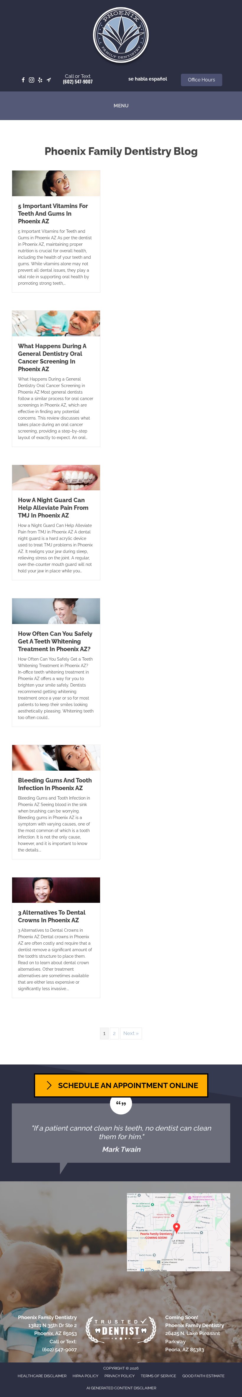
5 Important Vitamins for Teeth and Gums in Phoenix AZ (53, 213)
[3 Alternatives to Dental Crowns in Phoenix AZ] (56, 890)
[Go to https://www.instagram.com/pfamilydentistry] (31, 80)
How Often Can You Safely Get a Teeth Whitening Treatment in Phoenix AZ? (55, 641)
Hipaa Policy (85, 1376)
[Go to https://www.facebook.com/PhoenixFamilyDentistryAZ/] (23, 80)
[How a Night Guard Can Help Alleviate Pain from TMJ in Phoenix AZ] (56, 477)
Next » (131, 1033)
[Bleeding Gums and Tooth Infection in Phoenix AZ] (56, 757)
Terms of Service (158, 1376)
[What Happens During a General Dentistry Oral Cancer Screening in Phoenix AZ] (56, 323)
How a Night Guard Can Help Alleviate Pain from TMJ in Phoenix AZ (53, 508)
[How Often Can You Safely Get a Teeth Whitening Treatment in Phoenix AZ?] (56, 611)
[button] (201, 80)
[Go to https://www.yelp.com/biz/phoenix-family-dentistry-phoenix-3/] (40, 80)
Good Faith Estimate (203, 1376)
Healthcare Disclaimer (42, 1376)
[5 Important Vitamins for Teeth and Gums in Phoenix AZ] (56, 183)
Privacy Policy (119, 1376)
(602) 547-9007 (78, 81)
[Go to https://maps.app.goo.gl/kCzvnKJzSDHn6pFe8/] (48, 80)
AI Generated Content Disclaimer (121, 1388)
